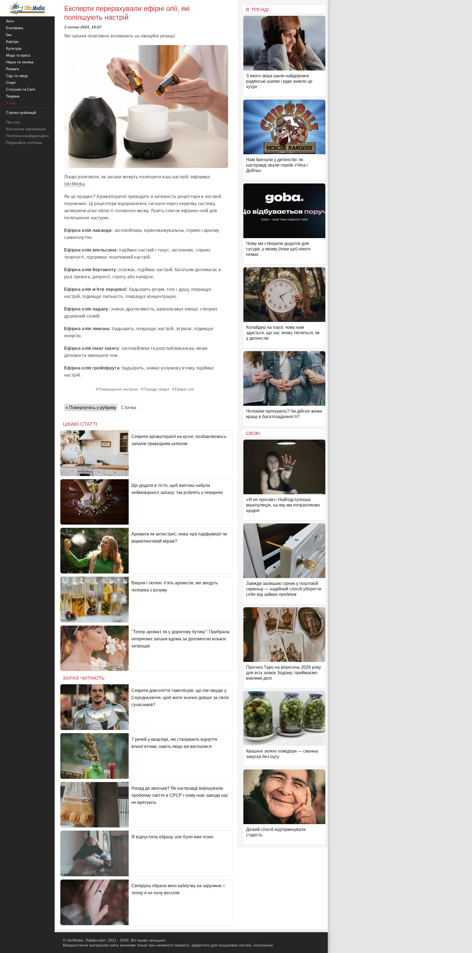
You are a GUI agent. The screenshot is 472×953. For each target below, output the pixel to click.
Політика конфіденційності (29, 136)
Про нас (13, 122)
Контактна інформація (26, 129)
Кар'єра (12, 42)
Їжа (8, 35)
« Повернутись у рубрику (91, 407)
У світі (11, 103)
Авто (10, 21)
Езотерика (14, 28)
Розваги (12, 69)
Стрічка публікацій (21, 113)
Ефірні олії (184, 389)
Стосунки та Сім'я (20, 89)
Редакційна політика (24, 142)
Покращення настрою (118, 389)
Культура (13, 48)
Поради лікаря (156, 389)
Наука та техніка (19, 62)
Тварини (12, 96)
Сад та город (17, 76)
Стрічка (128, 407)
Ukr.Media (74, 184)
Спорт (11, 83)
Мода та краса (18, 55)
